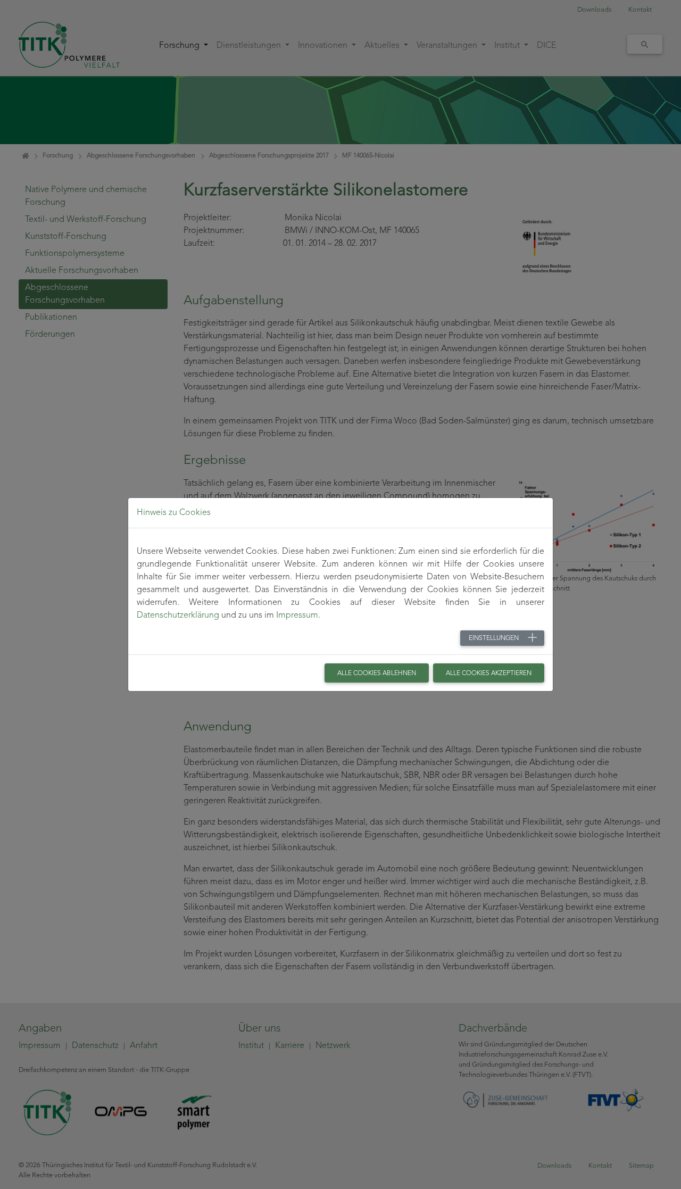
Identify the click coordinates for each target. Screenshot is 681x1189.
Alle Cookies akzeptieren (488, 673)
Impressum (297, 615)
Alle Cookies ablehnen (376, 673)
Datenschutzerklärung (178, 615)
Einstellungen (494, 638)
